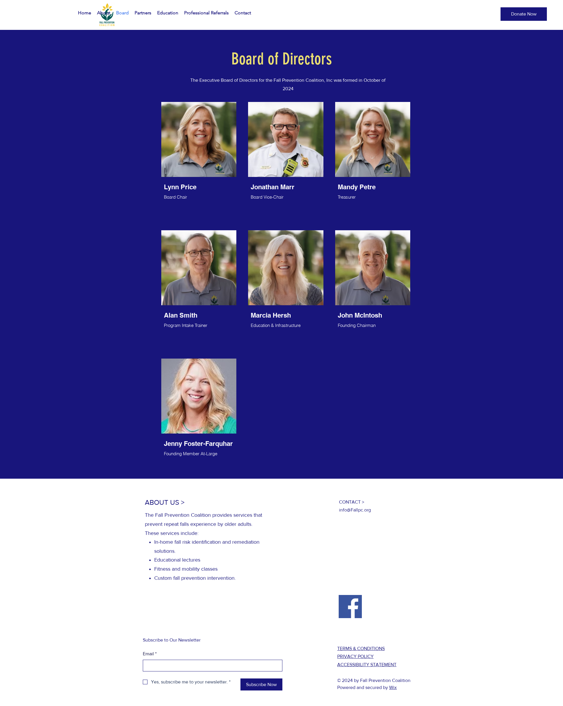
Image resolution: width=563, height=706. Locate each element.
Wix (393, 687)
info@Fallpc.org (355, 509)
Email (150, 653)
